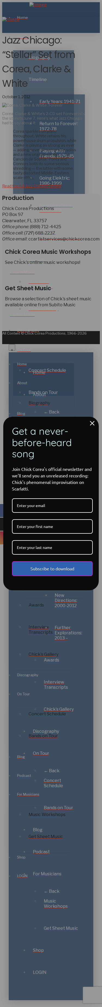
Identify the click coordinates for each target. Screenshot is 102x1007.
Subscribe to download (52, 568)
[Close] (92, 423)
